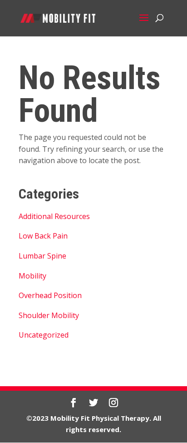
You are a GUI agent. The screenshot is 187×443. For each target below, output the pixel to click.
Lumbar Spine (42, 256)
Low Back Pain (43, 236)
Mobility (32, 276)
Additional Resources (54, 216)
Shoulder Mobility (49, 315)
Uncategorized (44, 335)
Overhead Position (50, 295)
